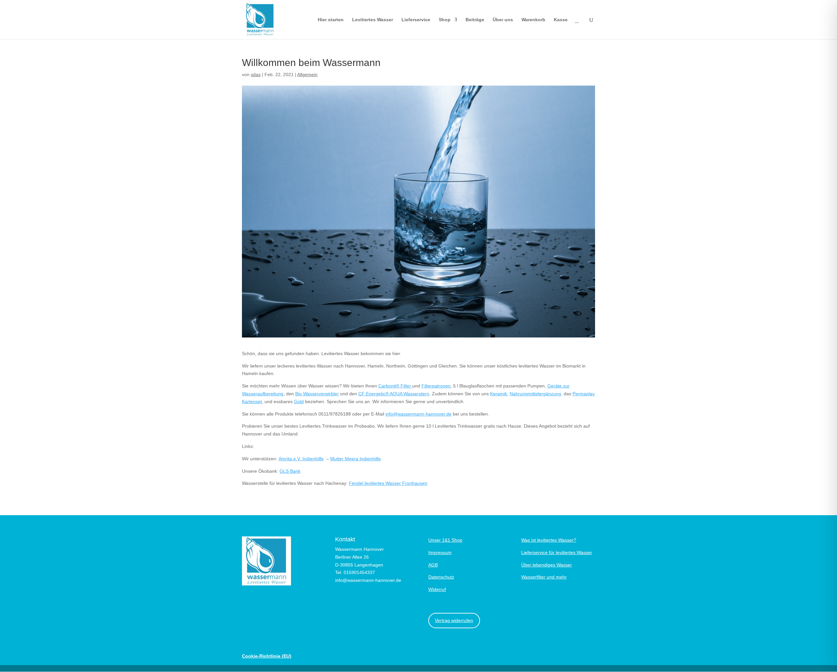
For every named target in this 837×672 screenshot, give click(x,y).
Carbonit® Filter (395, 385)
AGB (433, 564)
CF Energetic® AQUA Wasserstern (393, 393)
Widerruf (437, 589)
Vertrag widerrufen (454, 620)
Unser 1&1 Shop (445, 540)
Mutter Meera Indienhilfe (355, 458)
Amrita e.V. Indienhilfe (301, 458)
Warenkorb (533, 19)
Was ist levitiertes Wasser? (548, 540)
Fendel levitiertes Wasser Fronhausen (388, 483)
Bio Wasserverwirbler (317, 393)
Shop (445, 19)
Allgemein (307, 74)
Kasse (561, 19)
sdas (256, 74)
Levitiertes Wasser (372, 19)
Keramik (498, 393)
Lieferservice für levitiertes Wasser (556, 552)
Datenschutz (441, 577)
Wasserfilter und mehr (544, 577)
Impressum (440, 552)
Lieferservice (415, 19)
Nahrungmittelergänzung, (536, 393)
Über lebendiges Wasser (546, 564)
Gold (299, 401)
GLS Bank (290, 471)
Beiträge (475, 19)
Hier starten (331, 19)
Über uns (503, 19)
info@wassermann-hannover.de (418, 414)
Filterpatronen (436, 385)
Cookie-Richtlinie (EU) (266, 656)
